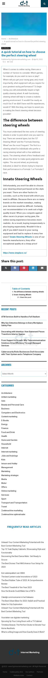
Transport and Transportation (14, 503)
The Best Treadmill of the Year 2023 (16, 587)
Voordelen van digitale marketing (15, 618)
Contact (29, 675)
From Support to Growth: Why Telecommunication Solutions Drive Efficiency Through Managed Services (23, 343)
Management (7, 467)
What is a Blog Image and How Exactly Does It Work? (23, 632)
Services (5, 495)
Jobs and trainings (9, 456)
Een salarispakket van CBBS (13, 573)
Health (4, 436)
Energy (4, 424)
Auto (3, 401)
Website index (19, 675)
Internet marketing (9, 452)
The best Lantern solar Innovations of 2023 (19, 577)
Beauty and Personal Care (12, 405)
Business (5, 409)
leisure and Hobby (9, 463)
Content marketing (9, 416)
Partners (40, 672)
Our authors (29, 672)
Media (4, 479)
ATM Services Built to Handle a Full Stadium (20, 317)
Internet (4, 448)
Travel (4, 507)
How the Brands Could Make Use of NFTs (18, 591)
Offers (4, 487)
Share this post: (25, 297)
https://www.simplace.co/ (15, 253)
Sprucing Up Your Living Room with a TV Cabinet (21, 621)
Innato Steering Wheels (21, 237)
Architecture (6, 48)
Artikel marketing (8, 397)
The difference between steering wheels (29, 292)
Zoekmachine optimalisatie (13, 514)
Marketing (5, 471)
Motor (4, 483)
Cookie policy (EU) (16, 672)
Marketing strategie (9, 475)
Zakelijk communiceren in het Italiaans (17, 597)
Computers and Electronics (13, 413)
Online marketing (8, 491)
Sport (3, 499)
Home (5, 672)
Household (6, 444)
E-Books (5, 420)
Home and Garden (9, 440)
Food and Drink (8, 432)
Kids (3, 460)
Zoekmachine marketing (12, 510)
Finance (4, 428)
